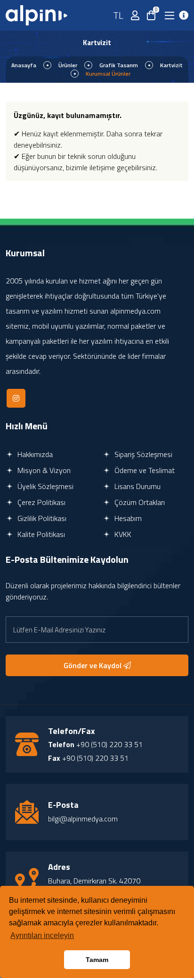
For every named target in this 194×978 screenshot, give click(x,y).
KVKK (122, 534)
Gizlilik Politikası (41, 518)
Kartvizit (171, 65)
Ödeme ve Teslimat (144, 470)
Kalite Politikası (40, 534)
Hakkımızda (34, 454)
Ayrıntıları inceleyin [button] (42, 935)
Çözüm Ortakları (139, 502)
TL (118, 15)
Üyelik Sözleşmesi (44, 486)
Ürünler (67, 65)
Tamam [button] (97, 959)
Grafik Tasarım (118, 65)
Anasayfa (23, 65)
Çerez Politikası (40, 502)
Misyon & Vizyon (43, 470)
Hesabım (127, 518)
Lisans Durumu (137, 486)
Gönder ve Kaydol (93, 665)
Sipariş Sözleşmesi (142, 454)
